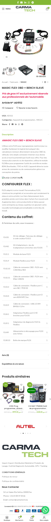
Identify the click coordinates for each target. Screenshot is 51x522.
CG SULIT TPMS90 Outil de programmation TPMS (37, 408)
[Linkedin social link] (25, 2)
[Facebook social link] (17, 2)
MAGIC (24, 82)
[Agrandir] (6, 57)
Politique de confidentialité (13, 481)
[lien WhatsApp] (29, 2)
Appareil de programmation (24, 120)
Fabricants (14, 82)
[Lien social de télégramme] (33, 2)
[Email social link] (21, 2)
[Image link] (25, 451)
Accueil (5, 82)
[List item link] (25, 495)
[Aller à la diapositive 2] (23, 433)
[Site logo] (25, 9)
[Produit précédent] (42, 82)
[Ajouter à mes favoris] (21, 385)
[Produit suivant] (47, 82)
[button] (21, 389)
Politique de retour (9, 477)
